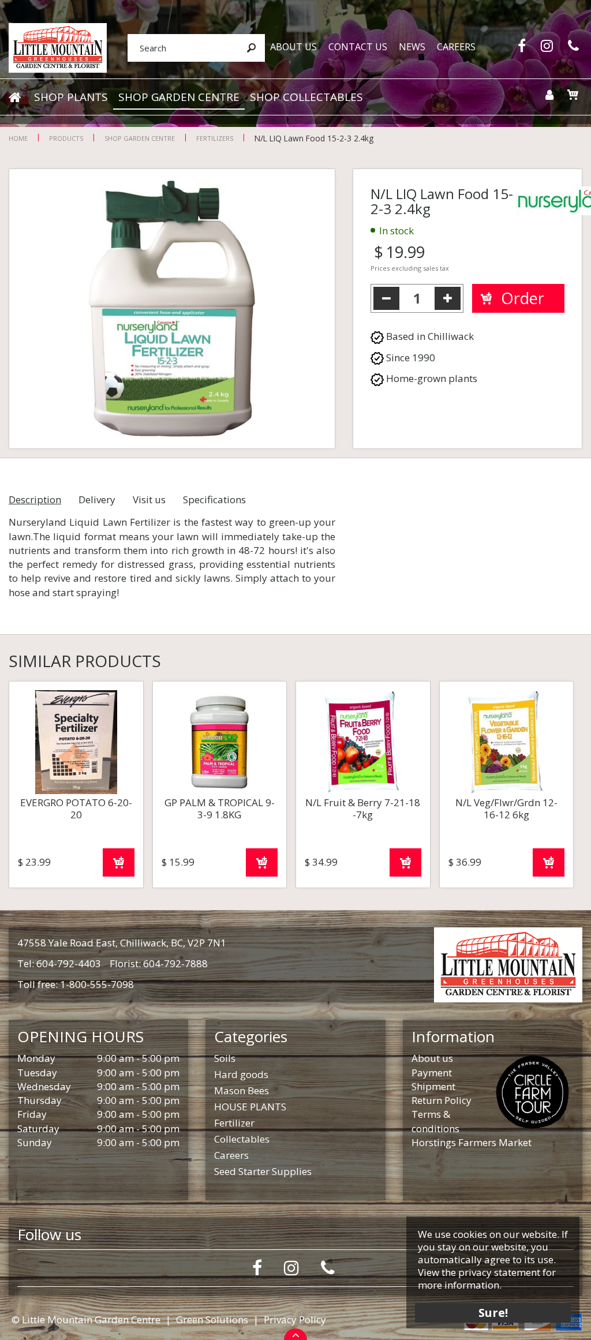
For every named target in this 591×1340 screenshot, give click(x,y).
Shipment (433, 1086)
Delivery (96, 499)
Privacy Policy (295, 1319)
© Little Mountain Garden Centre (86, 1319)
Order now (118, 862)
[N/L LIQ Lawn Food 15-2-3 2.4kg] (172, 308)
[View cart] (572, 94)
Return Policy (442, 1100)
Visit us (149, 499)
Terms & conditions (435, 1121)
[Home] (14, 97)
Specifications (214, 499)
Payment (432, 1072)
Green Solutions (212, 1319)
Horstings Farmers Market (472, 1142)
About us (432, 1058)
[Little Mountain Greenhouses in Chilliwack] (58, 47)
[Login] (549, 95)
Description (35, 499)
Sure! (493, 1312)
